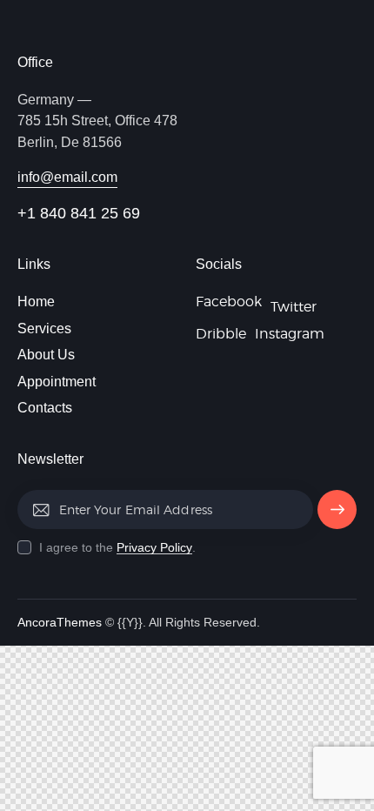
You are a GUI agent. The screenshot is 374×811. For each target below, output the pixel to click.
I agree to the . (117, 547)
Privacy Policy (154, 547)
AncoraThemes (59, 622)
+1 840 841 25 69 (78, 213)
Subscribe (337, 516)
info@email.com (67, 177)
